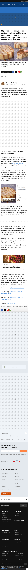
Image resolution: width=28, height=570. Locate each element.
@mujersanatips (11, 303)
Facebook (13, 72)
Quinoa (14, 439)
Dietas (3, 479)
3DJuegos (16, 513)
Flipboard (19, 72)
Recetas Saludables (18, 306)
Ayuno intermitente (7, 24)
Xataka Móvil (4, 515)
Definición (4, 486)
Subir (22, 505)
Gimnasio (16, 24)
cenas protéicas (5, 489)
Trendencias (4, 542)
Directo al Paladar (6, 532)
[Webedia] (24, 1)
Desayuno (4, 482)
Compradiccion (5, 546)
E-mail (21, 72)
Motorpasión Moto (18, 534)
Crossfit (20, 439)
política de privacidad (21, 454)
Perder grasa (17, 486)
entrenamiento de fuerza (18, 482)
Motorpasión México (19, 559)
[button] (11, 83)
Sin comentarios (7, 72)
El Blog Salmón (17, 542)
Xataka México (5, 553)
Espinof (16, 525)
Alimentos (16, 476)
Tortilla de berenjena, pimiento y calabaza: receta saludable (15, 435)
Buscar (26, 499)
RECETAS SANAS (16, 4)
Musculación (5, 473)
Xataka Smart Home (6, 519)
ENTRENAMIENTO (5, 4)
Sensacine (16, 523)
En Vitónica (5, 264)
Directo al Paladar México (7, 559)
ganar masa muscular (19, 489)
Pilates (25, 439)
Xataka (3, 513)
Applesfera (4, 517)
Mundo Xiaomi (5, 521)
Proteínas (9, 306)
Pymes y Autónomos (19, 544)
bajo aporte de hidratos (17, 288)
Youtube (14, 461)
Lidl (21, 24)
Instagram (17, 461)
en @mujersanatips (18, 163)
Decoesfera (4, 544)
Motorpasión (17, 532)
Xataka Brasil (4, 555)
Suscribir (23, 451)
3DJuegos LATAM (18, 553)
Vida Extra (16, 515)
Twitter (16, 72)
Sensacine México (18, 555)
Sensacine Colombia (19, 557)
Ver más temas (6, 493)
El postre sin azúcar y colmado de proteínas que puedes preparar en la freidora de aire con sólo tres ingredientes (13, 267)
